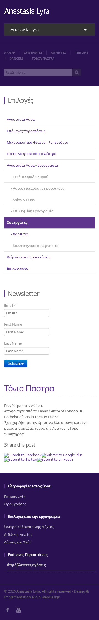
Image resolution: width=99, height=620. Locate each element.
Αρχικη (9, 52)
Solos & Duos (24, 199)
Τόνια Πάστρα (29, 388)
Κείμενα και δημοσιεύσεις (28, 257)
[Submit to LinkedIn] (55, 459)
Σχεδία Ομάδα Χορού (30, 176)
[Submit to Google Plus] (62, 454)
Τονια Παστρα (43, 58)
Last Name (13, 343)
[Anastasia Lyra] (27, 12)
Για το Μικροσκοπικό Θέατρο (31, 153)
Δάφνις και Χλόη (18, 542)
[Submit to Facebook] (23, 454)
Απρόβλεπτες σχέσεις (26, 564)
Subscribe (16, 363)
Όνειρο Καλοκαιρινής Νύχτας (29, 526)
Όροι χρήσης (15, 503)
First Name (13, 324)
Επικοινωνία (17, 268)
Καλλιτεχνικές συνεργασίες (35, 245)
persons (81, 52)
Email (10, 305)
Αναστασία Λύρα (21, 119)
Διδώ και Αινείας (18, 534)
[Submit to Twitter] (20, 459)
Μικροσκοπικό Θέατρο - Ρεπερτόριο (37, 142)
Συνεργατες (33, 52)
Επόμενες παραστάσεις (26, 130)
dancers (16, 58)
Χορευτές (20, 234)
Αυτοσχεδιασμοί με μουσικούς (38, 188)
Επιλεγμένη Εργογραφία (33, 210)
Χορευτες (58, 52)
